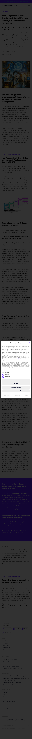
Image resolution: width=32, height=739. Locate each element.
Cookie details (7, 395)
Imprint (26, 395)
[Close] (29, 342)
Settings (20, 360)
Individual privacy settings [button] (16, 390)
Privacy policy (17, 395)
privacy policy (17, 358)
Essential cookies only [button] (16, 387)
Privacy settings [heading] (16, 343)
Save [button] (16, 380)
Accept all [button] (16, 383)
